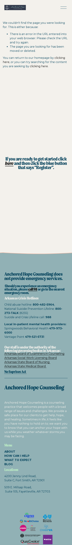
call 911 (32, 289)
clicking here (39, 66)
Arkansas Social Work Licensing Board (30, 357)
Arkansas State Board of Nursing (27, 362)
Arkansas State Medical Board (25, 366)
